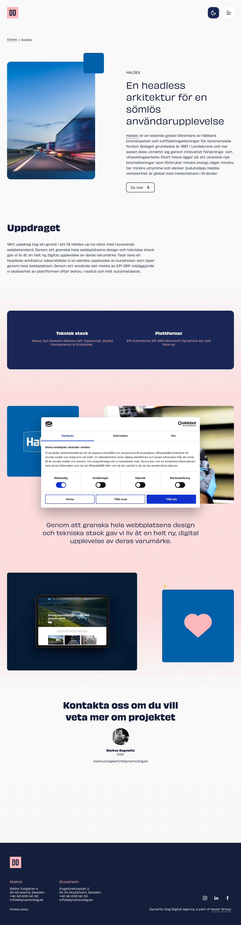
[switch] (101, 485)
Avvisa (70, 499)
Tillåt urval (120, 499)
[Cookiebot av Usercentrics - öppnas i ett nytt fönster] (180, 424)
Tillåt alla (171, 499)
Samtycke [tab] (68, 435)
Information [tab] (120, 435)
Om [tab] (173, 435)
